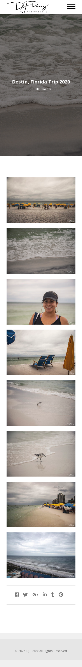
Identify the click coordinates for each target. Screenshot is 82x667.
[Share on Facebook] (17, 594)
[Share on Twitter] (25, 594)
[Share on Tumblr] (52, 594)
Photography (41, 89)
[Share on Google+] (35, 594)
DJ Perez (32, 651)
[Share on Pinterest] (61, 594)
